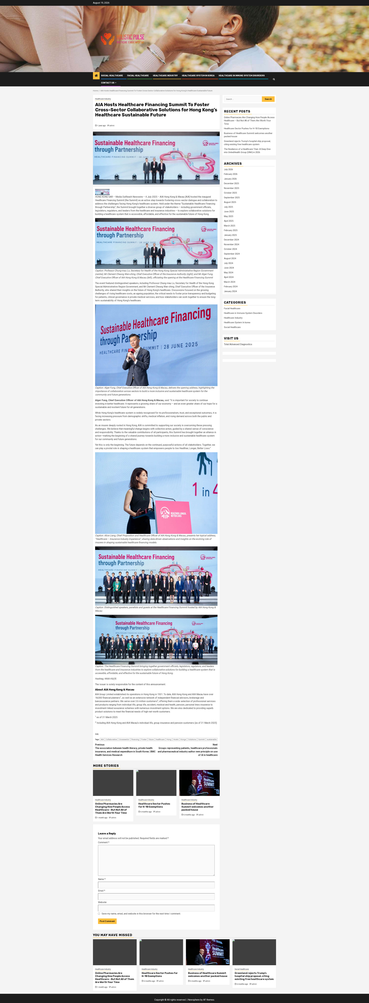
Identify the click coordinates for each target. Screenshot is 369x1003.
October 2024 (230, 249)
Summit (201, 739)
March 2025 (229, 225)
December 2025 (231, 183)
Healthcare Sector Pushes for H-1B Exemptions (154, 805)
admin (111, 126)
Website (102, 902)
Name (102, 879)
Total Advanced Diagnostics (238, 344)
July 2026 (228, 169)
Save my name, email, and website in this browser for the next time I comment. (141, 913)
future (151, 739)
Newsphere (194, 999)
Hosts (175, 739)
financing (135, 739)
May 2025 (228, 216)
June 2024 (229, 268)
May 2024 (228, 272)
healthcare (160, 739)
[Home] (96, 76)
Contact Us (107, 83)
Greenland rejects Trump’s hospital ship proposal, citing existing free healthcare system (254, 976)
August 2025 (230, 202)
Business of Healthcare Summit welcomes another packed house (197, 806)
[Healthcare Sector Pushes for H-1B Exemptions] (156, 783)
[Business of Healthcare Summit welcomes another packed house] (199, 783)
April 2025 (228, 221)
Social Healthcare (112, 75)
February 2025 (230, 230)
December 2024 (231, 239)
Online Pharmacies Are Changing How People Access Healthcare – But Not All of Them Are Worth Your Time (112, 808)
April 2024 (228, 277)
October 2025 (230, 193)
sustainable (211, 739)
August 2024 (230, 258)
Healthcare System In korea (198, 75)
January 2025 (230, 235)
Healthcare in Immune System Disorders (242, 75)
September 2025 (232, 197)
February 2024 (230, 286)
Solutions (192, 739)
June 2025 (229, 211)
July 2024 (228, 263)
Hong (169, 739)
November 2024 (231, 244)
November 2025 (231, 188)
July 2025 (228, 207)
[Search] (274, 79)
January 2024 (230, 291)
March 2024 (229, 282)
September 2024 (232, 254)
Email (101, 890)
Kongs (183, 739)
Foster (144, 739)
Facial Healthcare (138, 75)
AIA (102, 739)
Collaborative (111, 739)
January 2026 (230, 179)
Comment (103, 842)
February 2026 (230, 174)
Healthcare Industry (165, 75)
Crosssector (124, 739)
